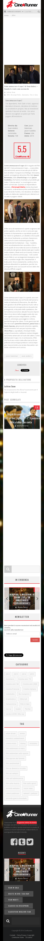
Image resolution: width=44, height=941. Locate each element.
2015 (32, 674)
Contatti (12, 935)
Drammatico (11, 699)
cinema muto (11, 743)
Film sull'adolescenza (14, 778)
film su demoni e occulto (16, 768)
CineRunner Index (18, 937)
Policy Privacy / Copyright (25, 935)
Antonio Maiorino (22, 426)
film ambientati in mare (15, 748)
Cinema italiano (29, 689)
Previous (6, 598)
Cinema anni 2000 (30, 684)
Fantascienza (11, 704)
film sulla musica (12, 783)
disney (23, 743)
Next (37, 598)
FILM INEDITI (13, 900)
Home (6, 15)
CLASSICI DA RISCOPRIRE (18, 906)
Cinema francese (12, 689)
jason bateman (12, 356)
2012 (8, 674)
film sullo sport (29, 783)
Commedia (25, 95)
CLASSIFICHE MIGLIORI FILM (19, 912)
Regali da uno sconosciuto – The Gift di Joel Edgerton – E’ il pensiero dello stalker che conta (22, 418)
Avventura (10, 679)
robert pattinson (12, 793)
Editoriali (23, 699)
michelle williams (13, 788)
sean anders (27, 356)
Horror (8, 709)
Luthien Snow (11, 92)
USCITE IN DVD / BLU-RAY (18, 894)
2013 (16, 674)
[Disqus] (22, 466)
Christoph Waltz (16, 95)
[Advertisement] (22, 40)
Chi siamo (28, 937)
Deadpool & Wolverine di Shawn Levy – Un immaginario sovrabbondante (22, 599)
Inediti (18, 709)
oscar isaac (28, 788)
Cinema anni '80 (12, 684)
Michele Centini (23, 607)
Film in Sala (34, 95)
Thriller (28, 709)
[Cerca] (39, 11)
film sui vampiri (12, 773)
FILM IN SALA (13, 887)
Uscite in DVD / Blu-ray (15, 714)
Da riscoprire (24, 694)
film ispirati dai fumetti (15, 758)
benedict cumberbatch (15, 738)
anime (22, 733)
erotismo (33, 743)
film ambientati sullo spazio (17, 753)
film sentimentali (12, 763)
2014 (8, 95)
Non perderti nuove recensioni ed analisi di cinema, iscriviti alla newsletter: (22, 627)
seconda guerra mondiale (16, 798)
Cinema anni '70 (24, 679)
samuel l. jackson (30, 793)
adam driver (11, 733)
